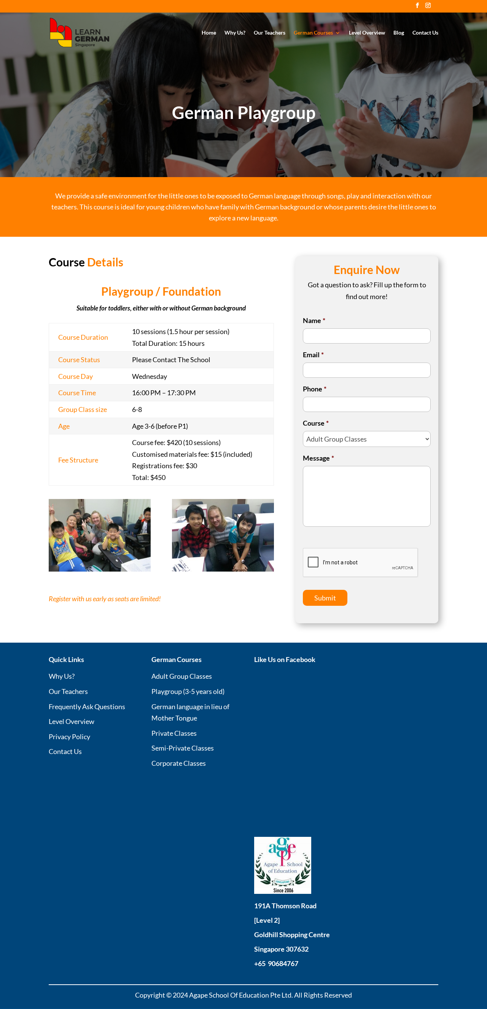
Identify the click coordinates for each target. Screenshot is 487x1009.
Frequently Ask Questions (87, 706)
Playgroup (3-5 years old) (187, 691)
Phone (314, 389)
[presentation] (361, 563)
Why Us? (234, 33)
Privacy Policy (69, 736)
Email (313, 354)
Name (314, 320)
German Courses (313, 33)
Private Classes (174, 733)
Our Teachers (269, 33)
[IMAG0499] (223, 569)
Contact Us (425, 33)
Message (318, 458)
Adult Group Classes (181, 676)
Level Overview (367, 33)
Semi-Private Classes (182, 748)
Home (209, 33)
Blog (398, 33)
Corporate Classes (178, 763)
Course (316, 423)
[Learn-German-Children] (100, 569)
